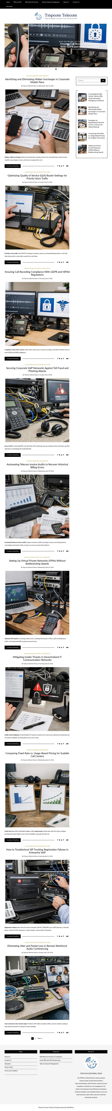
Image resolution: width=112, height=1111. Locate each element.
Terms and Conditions (11, 1070)
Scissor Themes (49, 1107)
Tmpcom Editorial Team (57, 49)
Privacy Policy (9, 1067)
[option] (56, 45)
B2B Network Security (31, 2)
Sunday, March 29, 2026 (46, 952)
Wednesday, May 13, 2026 (46, 86)
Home (8, 2)
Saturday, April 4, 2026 (46, 856)
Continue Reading (13, 166)
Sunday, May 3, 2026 (46, 375)
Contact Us (76, 2)
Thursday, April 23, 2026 (46, 663)
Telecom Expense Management (51, 2)
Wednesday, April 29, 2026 (46, 471)
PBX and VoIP (17, 2)
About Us (66, 2)
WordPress (70, 1107)
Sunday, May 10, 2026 (46, 182)
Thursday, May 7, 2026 (45, 278)
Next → (40, 1038)
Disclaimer (9, 6)
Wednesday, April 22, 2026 (46, 760)
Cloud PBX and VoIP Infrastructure (56, 41)
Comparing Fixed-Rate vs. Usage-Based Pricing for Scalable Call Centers (96, 136)
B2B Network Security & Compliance (37, 268)
